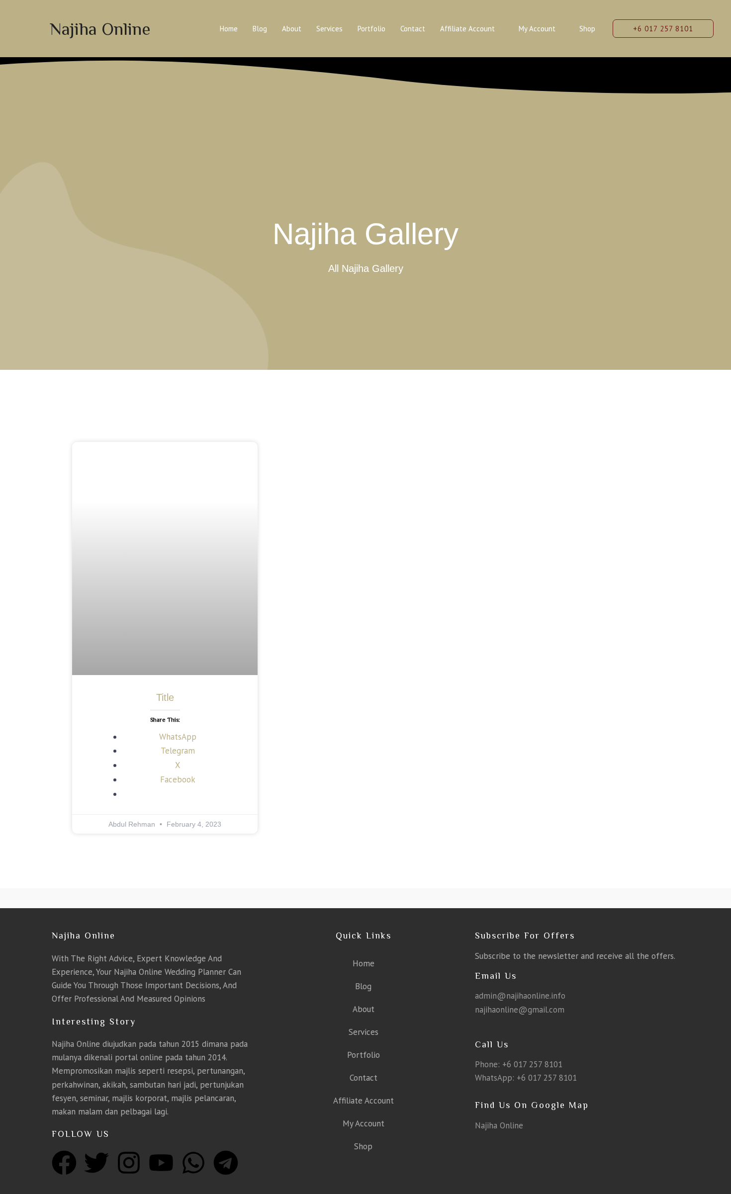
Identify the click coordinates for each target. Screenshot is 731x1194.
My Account (537, 28)
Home (229, 28)
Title (165, 697)
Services (329, 28)
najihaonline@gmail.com (519, 1009)
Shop (587, 28)
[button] (663, 28)
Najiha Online (100, 29)
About (291, 28)
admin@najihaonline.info (520, 995)
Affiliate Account (467, 28)
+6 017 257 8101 (532, 1064)
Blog (260, 28)
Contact (412, 28)
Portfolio (371, 28)
